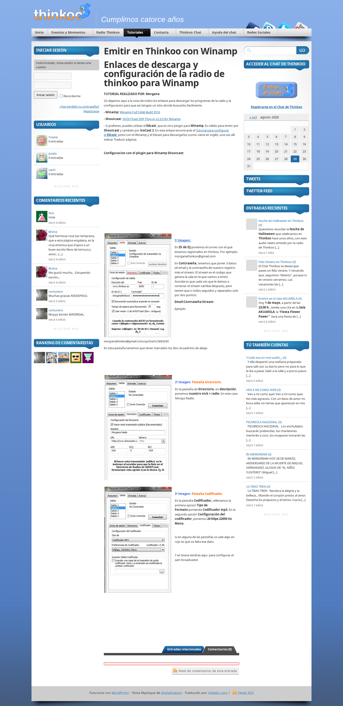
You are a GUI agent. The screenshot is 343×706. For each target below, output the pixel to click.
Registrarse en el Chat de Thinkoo (276, 107)
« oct (253, 117)
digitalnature (171, 693)
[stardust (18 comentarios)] (75, 357)
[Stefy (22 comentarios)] (63, 357)
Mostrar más (66, 186)
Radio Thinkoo (108, 32)
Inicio (39, 32)
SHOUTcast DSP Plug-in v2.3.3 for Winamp (151, 119)
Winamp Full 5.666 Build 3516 (140, 112)
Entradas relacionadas (184, 649)
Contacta (161, 32)
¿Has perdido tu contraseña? (79, 106)
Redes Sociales (258, 32)
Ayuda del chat (224, 32)
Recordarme (71, 96)
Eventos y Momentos (68, 32)
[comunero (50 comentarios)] (39, 357)
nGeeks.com (217, 693)
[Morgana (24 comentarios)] (51, 357)
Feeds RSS (246, 693)
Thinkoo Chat (190, 32)
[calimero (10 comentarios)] (88, 357)
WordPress (120, 693)
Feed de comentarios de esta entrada (207, 671)
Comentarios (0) (220, 649)
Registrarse (91, 111)
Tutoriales (135, 32)
